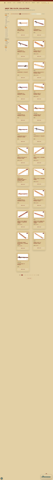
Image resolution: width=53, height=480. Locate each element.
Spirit (6, 19)
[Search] (42, 2)
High (6, 48)
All (5, 27)
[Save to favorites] (27, 195)
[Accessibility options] (2, 478)
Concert (6, 17)
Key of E (6, 34)
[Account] (48, 3)
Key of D (6, 33)
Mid (5, 49)
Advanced (6, 43)
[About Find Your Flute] (46, 476)
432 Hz (6, 18)
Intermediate (7, 42)
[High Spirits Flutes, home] (4, 2)
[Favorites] (44, 3)
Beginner (6, 41)
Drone (6, 20)
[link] (22, 198)
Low (5, 50)
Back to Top (29, 278)
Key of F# (6, 35)
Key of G (6, 36)
